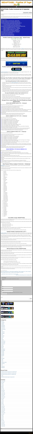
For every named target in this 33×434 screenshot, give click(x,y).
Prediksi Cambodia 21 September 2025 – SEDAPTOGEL (10, 20)
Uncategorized (3, 366)
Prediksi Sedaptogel (16, 272)
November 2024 (3, 394)
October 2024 (2, 395)
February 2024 (3, 406)
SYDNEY (2, 359)
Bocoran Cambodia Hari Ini (5, 271)
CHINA (2, 330)
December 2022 (3, 424)
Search (2, 297)
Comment (3, 279)
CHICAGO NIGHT (3, 329)
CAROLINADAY (3, 325)
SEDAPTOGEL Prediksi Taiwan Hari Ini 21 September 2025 (8, 374)
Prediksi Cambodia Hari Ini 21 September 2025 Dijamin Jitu (11, 21)
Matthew (27, 12)
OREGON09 (2, 354)
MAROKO (2, 347)
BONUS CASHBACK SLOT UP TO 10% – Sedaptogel (12, 28)
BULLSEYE (2, 321)
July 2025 (2, 383)
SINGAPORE (2, 358)
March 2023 (2, 420)
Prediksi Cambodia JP (28, 271)
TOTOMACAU (3, 363)
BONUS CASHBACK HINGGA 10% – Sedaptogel (11, 29)
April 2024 (2, 403)
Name (3, 286)
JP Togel (22, 48)
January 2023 (2, 423)
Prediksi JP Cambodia (11, 272)
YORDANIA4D (3, 367)
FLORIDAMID (2, 333)
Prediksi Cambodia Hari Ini (22, 271)
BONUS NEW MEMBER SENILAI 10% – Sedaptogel (12, 27)
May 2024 (2, 402)
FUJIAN (2, 334)
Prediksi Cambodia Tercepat (4, 272)
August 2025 (2, 382)
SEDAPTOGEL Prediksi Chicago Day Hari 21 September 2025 (9, 371)
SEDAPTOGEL (3, 165)
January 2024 (2, 407)
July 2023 (2, 415)
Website (3, 290)
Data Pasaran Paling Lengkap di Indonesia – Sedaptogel (10, 31)
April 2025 (2, 387)
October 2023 (2, 411)
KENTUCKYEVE (3, 341)
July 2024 (2, 399)
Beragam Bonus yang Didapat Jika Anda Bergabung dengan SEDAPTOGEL (13, 26)
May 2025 (2, 386)
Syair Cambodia (21, 272)
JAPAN (2, 338)
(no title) (2, 375)
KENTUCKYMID (3, 342)
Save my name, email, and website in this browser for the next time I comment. (13, 292)
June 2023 (2, 416)
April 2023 (2, 419)
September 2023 (3, 412)
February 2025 (3, 390)
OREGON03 (2, 351)
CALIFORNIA (2, 322)
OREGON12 (2, 355)
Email (3, 288)
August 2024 (2, 398)
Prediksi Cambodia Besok (15, 271)
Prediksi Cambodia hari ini (14, 82)
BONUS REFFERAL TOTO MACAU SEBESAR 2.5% (12, 30)
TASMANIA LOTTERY (4, 362)
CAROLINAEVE (3, 326)
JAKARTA (2, 337)
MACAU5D (2, 346)
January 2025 (2, 391)
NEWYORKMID (3, 350)
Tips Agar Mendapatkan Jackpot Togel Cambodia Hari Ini (12, 25)
